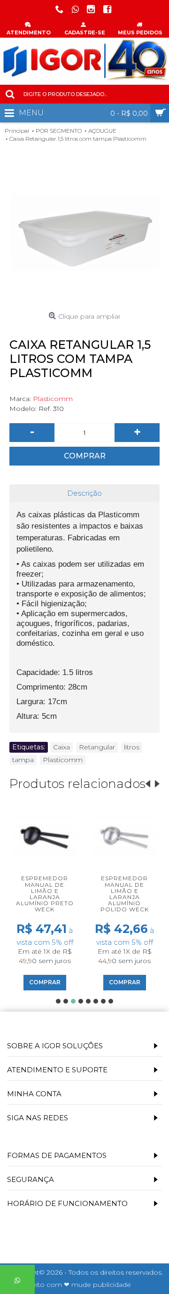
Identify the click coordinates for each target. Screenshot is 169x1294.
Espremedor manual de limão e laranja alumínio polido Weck (124, 894)
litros (131, 747)
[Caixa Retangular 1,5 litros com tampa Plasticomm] (84, 232)
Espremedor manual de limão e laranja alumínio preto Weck (45, 894)
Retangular (97, 747)
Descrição (84, 493)
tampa (23, 760)
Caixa (61, 747)
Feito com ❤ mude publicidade (79, 1284)
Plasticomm (53, 398)
